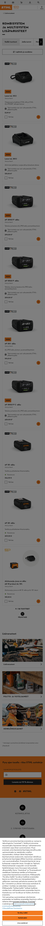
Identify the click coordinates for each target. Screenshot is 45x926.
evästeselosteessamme (11, 906)
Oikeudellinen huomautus (12, 908)
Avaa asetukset (22, 923)
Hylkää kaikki (22, 918)
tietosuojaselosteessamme (24, 904)
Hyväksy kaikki (23, 913)
